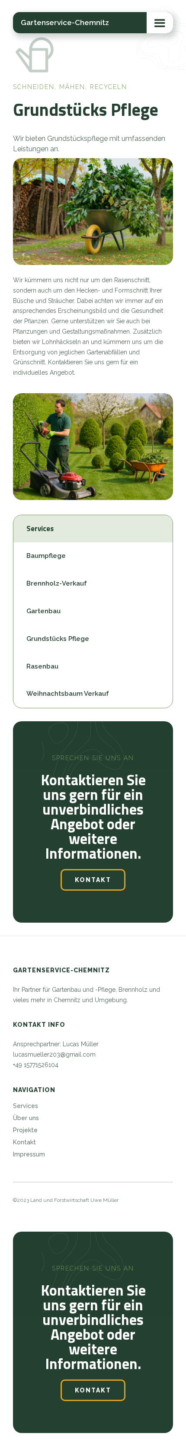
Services (25, 1105)
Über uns (26, 1118)
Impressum (29, 1154)
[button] (160, 22)
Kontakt (93, 879)
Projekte (25, 1130)
